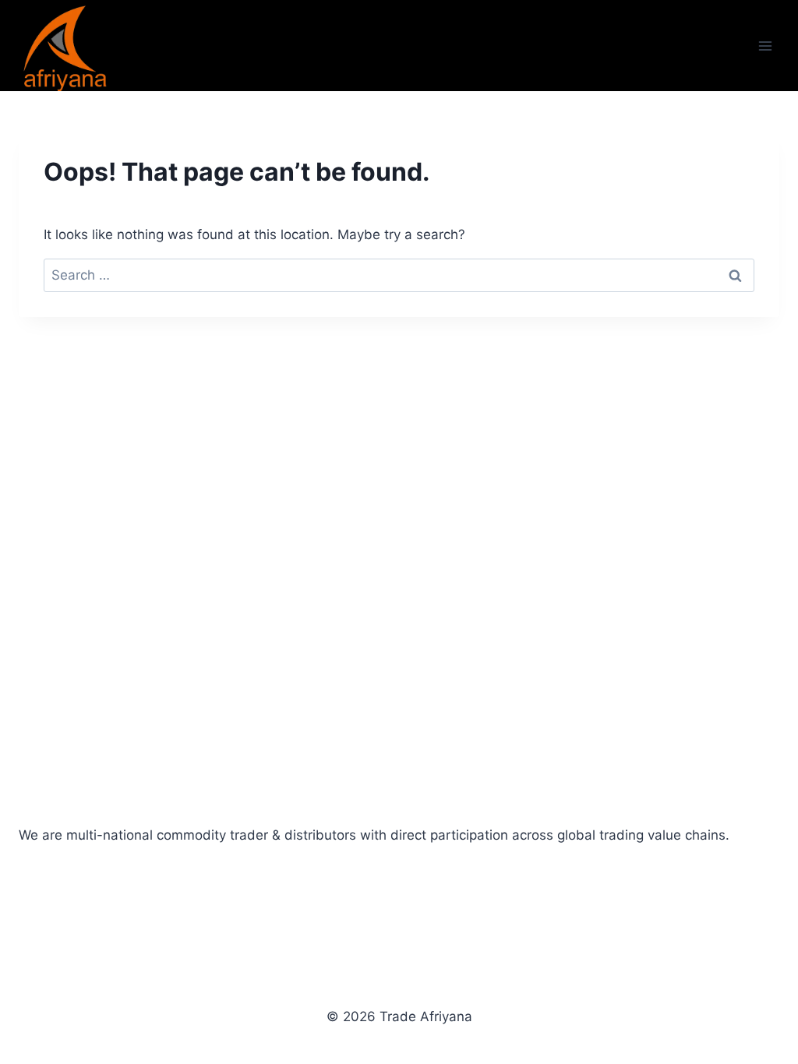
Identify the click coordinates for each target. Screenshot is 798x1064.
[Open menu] (764, 45)
